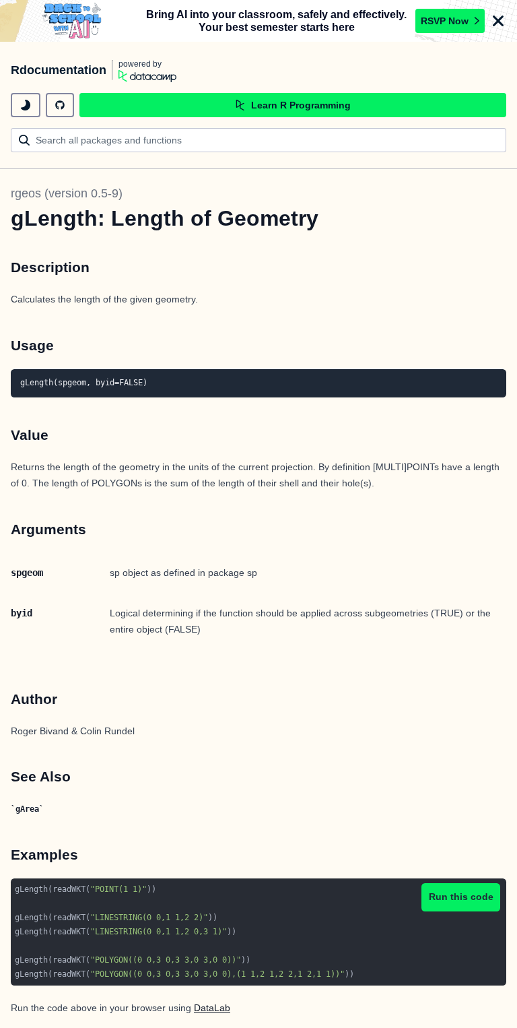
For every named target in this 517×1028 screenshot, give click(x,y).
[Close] (498, 20)
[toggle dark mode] (25, 105)
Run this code (461, 896)
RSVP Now (445, 20)
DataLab (212, 1007)
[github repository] (60, 105)
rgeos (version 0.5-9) (67, 193)
